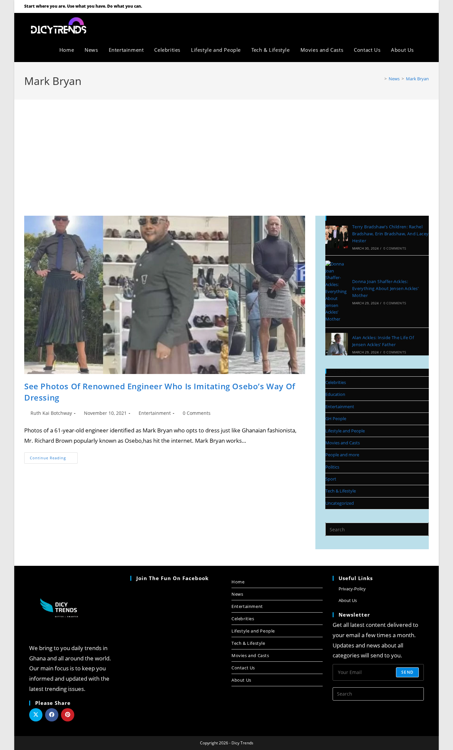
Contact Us (243, 668)
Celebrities (335, 382)
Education (335, 394)
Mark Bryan (417, 79)
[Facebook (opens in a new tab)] (409, 6)
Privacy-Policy (352, 589)
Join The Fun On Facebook (172, 578)
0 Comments (197, 413)
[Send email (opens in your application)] (425, 6)
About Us (241, 680)
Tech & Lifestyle (340, 491)
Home (237, 582)
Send (407, 672)
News (237, 594)
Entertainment (155, 413)
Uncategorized (339, 503)
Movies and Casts (342, 443)
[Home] (380, 79)
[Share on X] (35, 714)
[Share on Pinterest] (67, 714)
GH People (335, 418)
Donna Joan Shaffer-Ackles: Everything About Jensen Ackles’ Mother (385, 288)
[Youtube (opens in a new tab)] (418, 6)
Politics (332, 467)
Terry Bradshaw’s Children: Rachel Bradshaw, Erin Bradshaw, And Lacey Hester (390, 234)
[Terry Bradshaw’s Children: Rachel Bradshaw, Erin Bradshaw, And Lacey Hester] (336, 237)
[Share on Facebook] (51, 714)
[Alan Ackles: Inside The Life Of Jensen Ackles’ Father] (336, 344)
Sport (330, 479)
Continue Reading (54, 456)
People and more (342, 455)
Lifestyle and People (345, 431)
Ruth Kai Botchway (51, 413)
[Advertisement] (226, 149)
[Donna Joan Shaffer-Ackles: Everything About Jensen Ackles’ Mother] (336, 292)
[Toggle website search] (426, 50)
